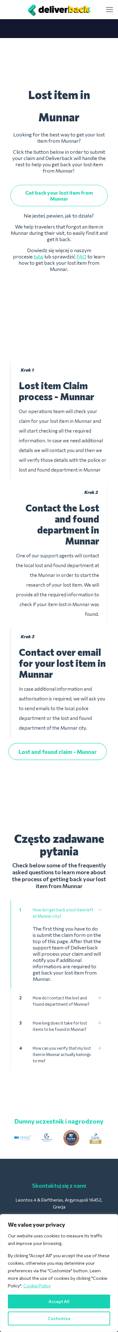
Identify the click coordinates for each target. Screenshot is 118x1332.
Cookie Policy (37, 1285)
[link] (22, 1138)
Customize (59, 1318)
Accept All (59, 1301)
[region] (59, 1273)
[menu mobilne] (109, 9)
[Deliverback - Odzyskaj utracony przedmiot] (59, 9)
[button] (59, 944)
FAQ (81, 256)
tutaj (38, 256)
